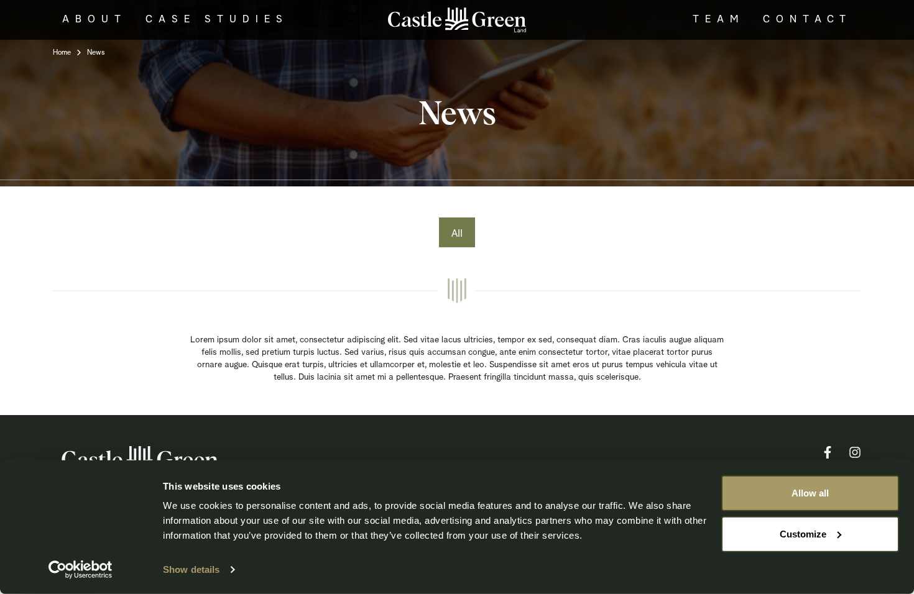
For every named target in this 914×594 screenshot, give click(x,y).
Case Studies (217, 20)
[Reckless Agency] (457, 18)
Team (718, 20)
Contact (807, 20)
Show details (191, 569)
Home (62, 53)
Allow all (810, 493)
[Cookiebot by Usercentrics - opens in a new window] (80, 569)
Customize (803, 533)
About (94, 20)
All (457, 233)
